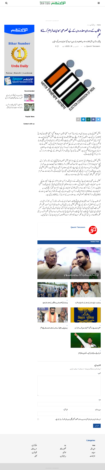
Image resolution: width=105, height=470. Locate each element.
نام (99, 400)
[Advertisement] (52, 12)
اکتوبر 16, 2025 (72, 46)
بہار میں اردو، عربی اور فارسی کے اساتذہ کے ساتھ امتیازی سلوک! (88, 303)
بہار (88, 25)
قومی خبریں (34, 452)
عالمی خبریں (34, 445)
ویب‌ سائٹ (98, 409)
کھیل (36, 456)
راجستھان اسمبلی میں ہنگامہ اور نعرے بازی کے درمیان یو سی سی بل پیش (14, 106)
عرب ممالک (34, 449)
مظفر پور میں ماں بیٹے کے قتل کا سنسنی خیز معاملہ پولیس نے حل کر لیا (88, 328)
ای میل (65, 409)
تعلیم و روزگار (63, 449)
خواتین (64, 452)
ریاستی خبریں (92, 25)
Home (99, 25)
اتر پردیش (93, 449)
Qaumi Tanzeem (93, 46)
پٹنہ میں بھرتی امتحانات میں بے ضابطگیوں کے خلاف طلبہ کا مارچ (55, 303)
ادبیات (93, 452)
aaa (93, 445)
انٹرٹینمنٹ (92, 456)
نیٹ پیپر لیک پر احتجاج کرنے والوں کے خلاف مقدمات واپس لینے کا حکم (54, 328)
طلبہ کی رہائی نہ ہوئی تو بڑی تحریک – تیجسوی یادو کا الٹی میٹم (89, 353)
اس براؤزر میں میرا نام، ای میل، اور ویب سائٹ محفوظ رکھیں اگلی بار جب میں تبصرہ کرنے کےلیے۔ (78, 419)
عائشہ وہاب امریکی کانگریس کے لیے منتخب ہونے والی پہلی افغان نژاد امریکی (14, 96)
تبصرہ (99, 373)
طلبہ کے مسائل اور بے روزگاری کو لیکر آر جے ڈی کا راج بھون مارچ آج (81, 275)
